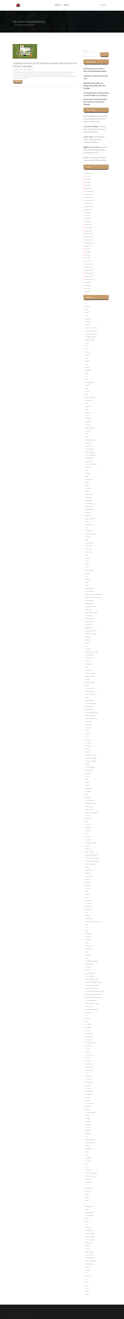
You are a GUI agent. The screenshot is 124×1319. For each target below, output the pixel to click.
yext (86, 1285)
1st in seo (87, 306)
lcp (86, 737)
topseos (87, 1194)
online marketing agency (91, 855)
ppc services (88, 906)
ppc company (88, 900)
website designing (90, 1258)
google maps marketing (91, 612)
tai (86, 1185)
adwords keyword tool (91, 334)
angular (87, 361)
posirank (87, 894)
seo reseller (88, 1076)
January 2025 (88, 231)
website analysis (89, 1252)
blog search (88, 412)
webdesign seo (89, 1242)
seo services (88, 1085)
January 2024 (88, 267)
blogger (87, 415)
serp (86, 1136)
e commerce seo (89, 524)
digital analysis (89, 503)
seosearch (88, 1127)
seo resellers (88, 1079)
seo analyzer (88, 1027)
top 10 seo (88, 1191)
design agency (89, 494)
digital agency (88, 500)
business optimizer (90, 428)
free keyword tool (89, 570)
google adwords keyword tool (93, 597)
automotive (88, 370)
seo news (87, 1058)
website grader (89, 1264)
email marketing (89, 543)
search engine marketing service (93, 982)
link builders (88, 740)
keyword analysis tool (90, 703)
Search (85, 50)
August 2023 (88, 282)
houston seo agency (90, 673)
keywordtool (88, 724)
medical (87, 815)
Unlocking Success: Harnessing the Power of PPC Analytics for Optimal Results (95, 118)
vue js (86, 1221)
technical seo (88, 1188)
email (86, 540)
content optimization (90, 455)
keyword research (90, 715)
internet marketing (90, 691)
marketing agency (89, 800)
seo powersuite (89, 1070)
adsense (87, 325)
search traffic (88, 1012)
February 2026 (89, 191)
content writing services (91, 464)
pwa (86, 924)
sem (86, 1015)
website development (90, 1261)
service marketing (89, 1139)
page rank (88, 879)
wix (86, 1273)
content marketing (89, 452)
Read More (18, 81)
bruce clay (88, 424)
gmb (86, 576)
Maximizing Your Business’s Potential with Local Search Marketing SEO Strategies (94, 101)
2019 (86, 309)
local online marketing (90, 755)
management (88, 788)
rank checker (88, 933)
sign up (87, 1152)
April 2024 (87, 258)
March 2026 (88, 188)
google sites (88, 637)
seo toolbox (88, 1106)
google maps (88, 609)
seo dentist (88, 1046)
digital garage (88, 506)
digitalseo (87, 512)
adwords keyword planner (92, 331)
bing (86, 403)
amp (86, 358)
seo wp (87, 1115)
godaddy (87, 579)
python (87, 927)
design (87, 491)
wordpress (88, 1276)
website (87, 1248)
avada (86, 373)
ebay (86, 527)
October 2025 (88, 203)
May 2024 (87, 255)
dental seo (88, 482)
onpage (87, 867)
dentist (87, 485)
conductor (87, 443)
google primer (89, 624)
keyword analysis (89, 700)
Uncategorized (89, 1206)
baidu (86, 388)
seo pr (87, 1073)
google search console (91, 630)
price (86, 912)
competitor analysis (90, 440)
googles (87, 640)
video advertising (89, 1212)
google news (88, 615)
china (86, 434)
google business (89, 603)
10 (85, 303)
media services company (91, 812)
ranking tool (88, 946)
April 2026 (88, 185)
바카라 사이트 (88, 137)
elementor (88, 537)
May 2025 (87, 218)
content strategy (89, 458)
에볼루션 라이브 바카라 (91, 147)
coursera (87, 473)
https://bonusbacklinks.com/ (91, 116)
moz (86, 821)
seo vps (87, 1109)
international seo (89, 688)
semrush (87, 1018)
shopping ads (88, 1149)
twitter (86, 1197)
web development (89, 1233)
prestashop (88, 909)
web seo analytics (89, 1239)
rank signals (88, 939)
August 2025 (88, 209)
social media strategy (90, 1176)
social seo (88, 1179)
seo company (88, 1039)
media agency (88, 809)
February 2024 (89, 264)
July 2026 (87, 176)
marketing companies (90, 803)
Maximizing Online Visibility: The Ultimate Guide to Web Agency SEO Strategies (94, 85)
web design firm (89, 1230)
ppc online (88, 903)
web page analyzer (90, 1236)
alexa (86, 349)
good (86, 582)
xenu (86, 1279)
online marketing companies (92, 858)
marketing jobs (89, 806)
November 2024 (89, 237)
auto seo (87, 367)
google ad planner (90, 588)
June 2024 (88, 252)
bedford (87, 391)
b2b (86, 379)
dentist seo (88, 488)
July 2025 (87, 212)
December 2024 (89, 234)
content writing (89, 461)
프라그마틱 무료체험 (90, 126)
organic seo (88, 873)
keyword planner (89, 709)
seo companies (89, 1036)
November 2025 (89, 200)
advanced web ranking (91, 328)
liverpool (87, 752)
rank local (87, 936)
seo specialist (88, 1091)
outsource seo (89, 876)
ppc (86, 897)
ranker (87, 943)
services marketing (90, 1142)
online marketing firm (90, 864)
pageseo (87, 882)
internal (87, 685)
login (86, 779)
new (86, 833)
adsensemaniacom (19, 69)
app (86, 364)
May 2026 (87, 182)
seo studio (88, 1097)
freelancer (88, 573)
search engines (89, 1006)
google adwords (89, 591)
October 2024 (88, 240)
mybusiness (88, 830)
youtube (87, 1294)
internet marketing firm (91, 694)
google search (89, 627)
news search (88, 840)
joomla (87, 697)
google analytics (89, 600)
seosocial (87, 1130)
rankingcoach (88, 949)
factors (87, 564)
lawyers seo (88, 733)
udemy (87, 1200)
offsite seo (88, 849)
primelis (87, 915)
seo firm (87, 1049)
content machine (89, 449)
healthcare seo (89, 664)
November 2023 (89, 273)
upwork (87, 1209)
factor (86, 561)
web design (88, 1227)
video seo (87, 1218)
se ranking (88, 967)
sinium (86, 1155)
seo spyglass (88, 1094)
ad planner (88, 321)
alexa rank (88, 352)
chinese (87, 437)
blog (86, 409)
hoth (86, 667)
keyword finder (89, 706)
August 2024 (88, 246)
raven (86, 952)
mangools (87, 791)
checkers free (88, 431)
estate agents (88, 552)
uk (85, 1203)
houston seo (88, 670)
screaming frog (89, 964)
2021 (86, 315)
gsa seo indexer (89, 655)
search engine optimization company (94, 991)
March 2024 (88, 261)
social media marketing (91, 1173)
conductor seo (89, 446)
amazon (87, 355)
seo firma (87, 1052)
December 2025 (89, 197)
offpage (87, 846)
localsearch (88, 773)
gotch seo (87, 643)
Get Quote (103, 4)
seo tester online (89, 1103)
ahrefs (87, 343)
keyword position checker (91, 712)
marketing (87, 797)
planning (87, 888)
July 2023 (87, 285)
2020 (86, 312)
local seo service (89, 770)
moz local (87, 824)
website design (89, 1255)
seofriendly (88, 1121)
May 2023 (87, 291)
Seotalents (86, 157)
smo (86, 1167)
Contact (66, 5)
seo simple (88, 1088)
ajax (86, 346)
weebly (87, 1267)
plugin (86, 891)
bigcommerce (88, 400)
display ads (88, 515)
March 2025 (88, 224)
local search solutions (90, 758)
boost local (88, 418)
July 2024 (87, 249)
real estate (88, 955)
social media (88, 1170)
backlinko (87, 385)
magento (87, 782)
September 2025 (89, 206)
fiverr (86, 567)
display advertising (90, 518)
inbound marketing (90, 682)
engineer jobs (88, 546)
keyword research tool (91, 718)
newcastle (88, 836)
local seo (87, 764)
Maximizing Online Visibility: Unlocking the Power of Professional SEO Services (94, 129)
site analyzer (88, 1158)
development (88, 497)
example (87, 558)
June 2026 (88, 179)
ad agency (88, 318)
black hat (87, 406)
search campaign (89, 976)
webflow (87, 1245)
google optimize (89, 618)
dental (86, 476)
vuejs (86, 1224)
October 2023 (88, 276)
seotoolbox (88, 1133)
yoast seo (87, 1291)
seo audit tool (88, 1033)
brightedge (88, 421)
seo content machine (90, 1042)
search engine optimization (92, 988)
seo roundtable (89, 1082)
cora (86, 470)
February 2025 (89, 227)
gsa (86, 646)
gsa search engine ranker (91, 652)
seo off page (88, 1061)
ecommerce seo (89, 531)
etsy (86, 555)
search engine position (91, 1000)
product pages (89, 918)
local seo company (90, 767)
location (87, 776)
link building (88, 743)
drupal (87, 521)
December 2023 (89, 270)
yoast (86, 1288)
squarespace (88, 1182)
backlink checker (89, 382)
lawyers (87, 730)
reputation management (91, 961)
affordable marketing (90, 337)
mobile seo (88, 818)
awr (86, 376)
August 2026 (88, 173)
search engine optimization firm (93, 994)
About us (58, 5)
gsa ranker (88, 649)
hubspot (87, 679)
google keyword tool (90, 606)
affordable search (90, 340)
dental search (88, 479)
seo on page (88, 1064)
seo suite (87, 1100)
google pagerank (89, 621)
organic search (89, 870)
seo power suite (89, 1067)
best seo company (90, 397)
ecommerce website (90, 534)
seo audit (87, 1030)
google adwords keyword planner (93, 594)
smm (86, 1164)
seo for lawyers (89, 1055)
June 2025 (88, 215)
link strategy (88, 746)
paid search (88, 885)
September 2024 (89, 243)
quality (87, 930)
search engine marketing (91, 979)
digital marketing (89, 509)
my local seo (88, 827)
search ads (88, 970)
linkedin (87, 749)
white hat (87, 1270)
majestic (87, 785)
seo (86, 1021)
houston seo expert (90, 676)
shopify (87, 1145)
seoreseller (88, 1124)
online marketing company (92, 861)
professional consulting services (93, 921)
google (87, 585)
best (86, 394)
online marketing (89, 852)
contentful (87, 467)
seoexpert (88, 1118)
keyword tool (88, 721)
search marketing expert (91, 1009)
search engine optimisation (92, 985)
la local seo (88, 727)
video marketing (89, 1215)
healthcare (88, 661)
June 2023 (88, 288)
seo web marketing (90, 1112)
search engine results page (92, 1003)
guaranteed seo (89, 658)
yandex (87, 1282)
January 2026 (88, 194)
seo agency (88, 1024)
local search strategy (90, 761)
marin (86, 794)
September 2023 (89, 279)
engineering (88, 549)
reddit (86, 958)
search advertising (90, 973)
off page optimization (90, 843)
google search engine (90, 634)
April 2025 (88, 221)
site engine (88, 1161)
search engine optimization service (94, 997)
